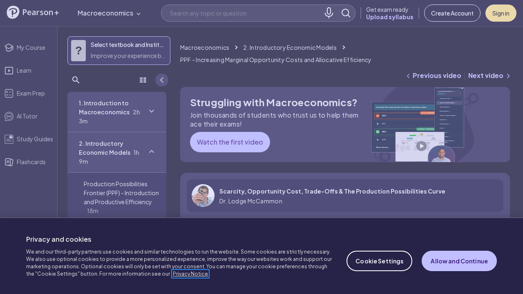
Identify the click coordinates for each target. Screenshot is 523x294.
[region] (261, 255)
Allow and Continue (459, 261)
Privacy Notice (190, 274)
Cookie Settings (379, 261)
